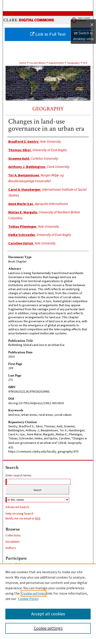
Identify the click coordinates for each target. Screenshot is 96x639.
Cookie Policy (28, 598)
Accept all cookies (48, 614)
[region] (48, 601)
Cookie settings (33, 593)
